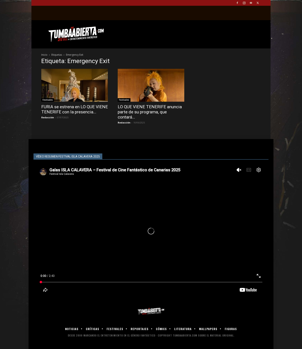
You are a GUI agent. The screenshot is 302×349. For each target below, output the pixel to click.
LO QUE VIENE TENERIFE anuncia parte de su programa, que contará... (150, 112)
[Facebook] (237, 3)
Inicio (44, 54)
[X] (258, 3)
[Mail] (251, 3)
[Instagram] (244, 3)
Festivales (48, 99)
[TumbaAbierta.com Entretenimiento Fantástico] (151, 311)
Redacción (47, 117)
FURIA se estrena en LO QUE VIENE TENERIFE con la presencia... (74, 109)
